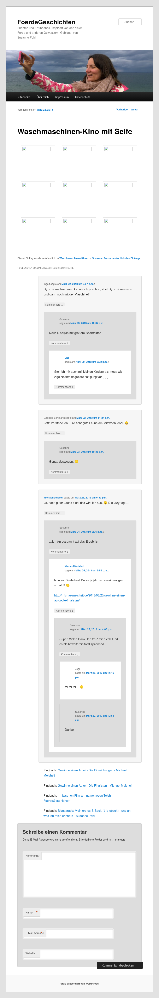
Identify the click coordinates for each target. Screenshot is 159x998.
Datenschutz (82, 97)
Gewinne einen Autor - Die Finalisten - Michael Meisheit (95, 785)
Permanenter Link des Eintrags (122, 258)
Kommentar (32, 856)
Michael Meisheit (53, 497)
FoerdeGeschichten (46, 21)
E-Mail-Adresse (34, 933)
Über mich (42, 97)
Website (30, 953)
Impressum (62, 97)
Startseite (24, 97)
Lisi (67, 357)
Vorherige (120, 109)
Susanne (97, 258)
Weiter (136, 109)
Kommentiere (54, 304)
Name (31, 912)
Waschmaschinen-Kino (73, 258)
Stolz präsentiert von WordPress (79, 983)
